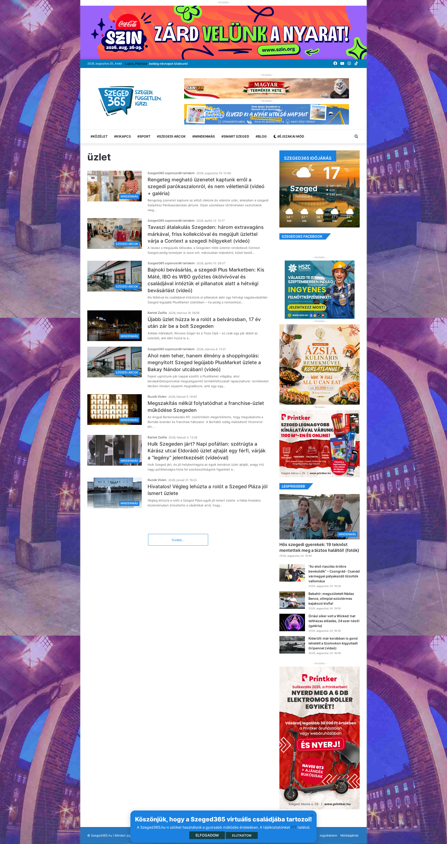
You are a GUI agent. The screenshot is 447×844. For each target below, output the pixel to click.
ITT (294, 827)
